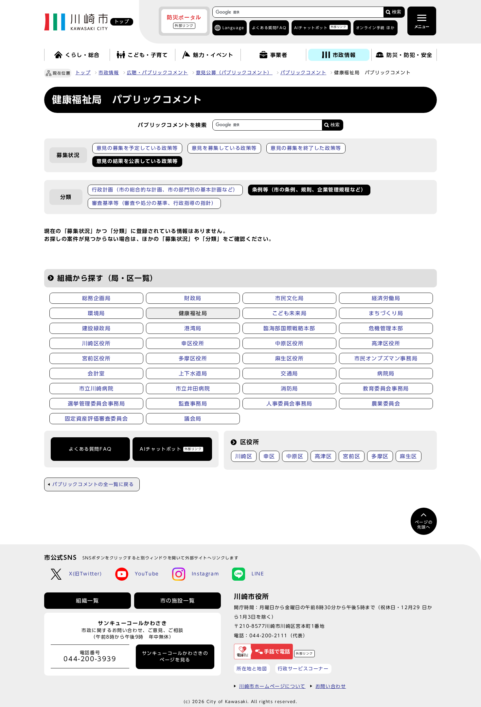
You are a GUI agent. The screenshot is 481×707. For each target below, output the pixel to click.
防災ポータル (184, 21)
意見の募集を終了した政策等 (306, 148)
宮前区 (351, 456)
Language (233, 27)
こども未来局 (289, 313)
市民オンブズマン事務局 (386, 358)
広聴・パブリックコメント (157, 72)
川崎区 (244, 456)
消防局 (289, 388)
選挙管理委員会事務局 (96, 403)
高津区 (323, 456)
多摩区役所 (193, 358)
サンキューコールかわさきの (175, 656)
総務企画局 (96, 298)
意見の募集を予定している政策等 (137, 148)
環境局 (96, 313)
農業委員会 (386, 403)
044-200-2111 (268, 635)
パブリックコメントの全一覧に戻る (93, 484)
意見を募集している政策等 (224, 148)
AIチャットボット (320, 27)
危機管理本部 (386, 328)
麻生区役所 (289, 358)
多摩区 (380, 456)
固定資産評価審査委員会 (96, 418)
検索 (396, 11)
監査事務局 (193, 403)
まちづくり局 (386, 313)
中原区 (295, 456)
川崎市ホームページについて (272, 686)
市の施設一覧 (177, 600)
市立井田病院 (193, 388)
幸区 (269, 456)
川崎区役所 (96, 343)
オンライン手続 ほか (375, 27)
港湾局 (193, 328)
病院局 (386, 373)
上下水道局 (193, 373)
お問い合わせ (330, 686)
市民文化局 (289, 298)
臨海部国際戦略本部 (289, 328)
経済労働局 (386, 298)
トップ (83, 72)
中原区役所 (289, 343)
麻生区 (408, 456)
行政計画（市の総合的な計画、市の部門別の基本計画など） (165, 189)
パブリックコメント (303, 72)
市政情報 (108, 72)
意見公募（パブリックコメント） (234, 72)
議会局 (193, 418)
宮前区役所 (96, 358)
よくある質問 (269, 27)
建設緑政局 (96, 328)
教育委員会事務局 (386, 388)
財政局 (193, 298)
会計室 (96, 373)
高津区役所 (386, 343)
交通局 (289, 373)
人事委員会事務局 (289, 403)
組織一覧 (87, 600)
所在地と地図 (252, 668)
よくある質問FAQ (90, 449)
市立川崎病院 (96, 388)
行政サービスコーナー (303, 668)
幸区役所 (192, 343)
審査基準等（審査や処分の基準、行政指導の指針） (154, 203)
